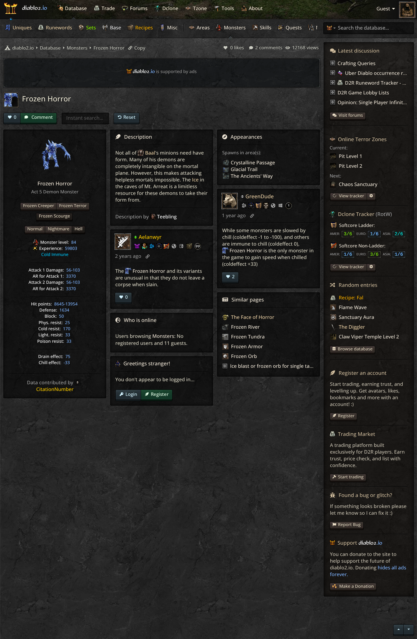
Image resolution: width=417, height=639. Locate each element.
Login (131, 394)
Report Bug (349, 525)
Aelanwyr (150, 236)
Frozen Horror (108, 48)
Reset (129, 117)
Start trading (351, 477)
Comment (41, 117)
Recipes (143, 27)
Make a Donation (356, 586)
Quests (293, 27)
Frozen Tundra (247, 336)
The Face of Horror (252, 317)
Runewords (58, 27)
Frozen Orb (243, 356)
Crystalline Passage (253, 162)
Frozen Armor (246, 346)
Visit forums (351, 115)
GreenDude (259, 196)
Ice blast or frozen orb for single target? (275, 366)
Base (115, 27)
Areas (202, 27)
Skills (265, 27)
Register (160, 394)
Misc (171, 27)
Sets (90, 27)
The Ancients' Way (252, 176)
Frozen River (245, 326)
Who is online (140, 319)
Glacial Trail (244, 169)
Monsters (234, 27)
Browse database (355, 349)
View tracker (351, 196)
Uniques (21, 27)
